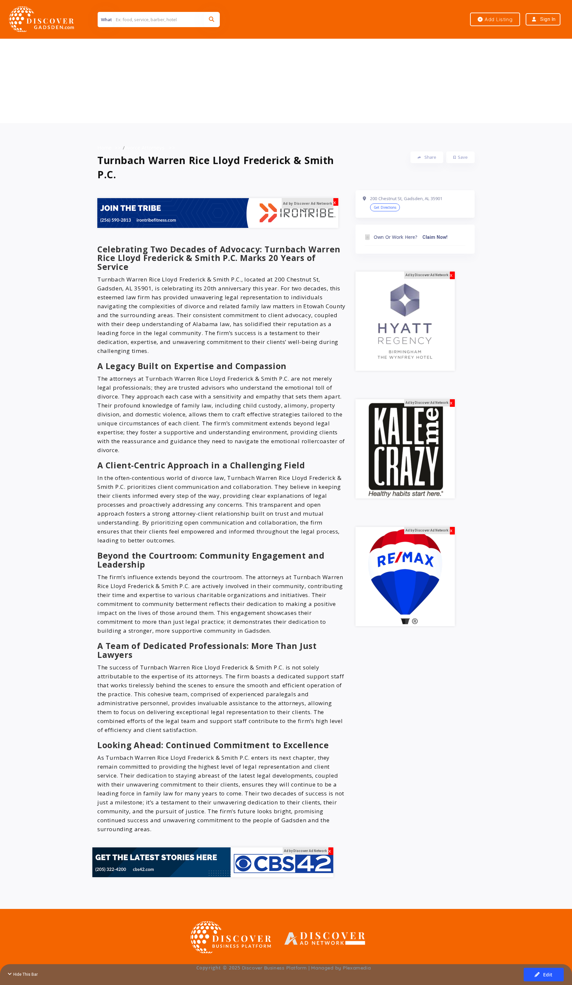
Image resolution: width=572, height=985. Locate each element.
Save (463, 157)
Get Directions (385, 207)
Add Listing (497, 19)
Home (104, 147)
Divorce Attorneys (144, 147)
